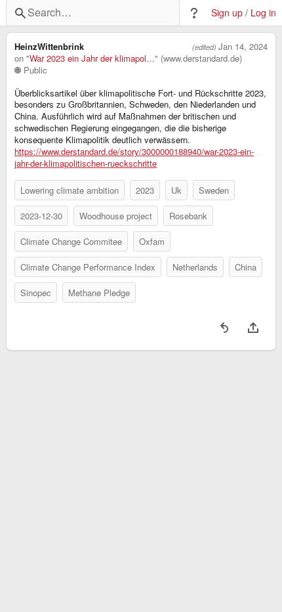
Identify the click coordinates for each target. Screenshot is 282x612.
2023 (145, 190)
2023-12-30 (41, 215)
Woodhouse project (115, 215)
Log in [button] (263, 13)
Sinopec (35, 292)
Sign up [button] (227, 13)
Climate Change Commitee (71, 241)
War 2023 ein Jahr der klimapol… (92, 58)
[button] (194, 13)
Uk (176, 190)
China (245, 267)
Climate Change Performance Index (87, 267)
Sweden (214, 190)
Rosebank (188, 215)
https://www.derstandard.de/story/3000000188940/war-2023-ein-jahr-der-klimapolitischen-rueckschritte (134, 157)
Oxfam (152, 241)
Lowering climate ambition (69, 190)
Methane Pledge (99, 292)
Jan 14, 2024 (243, 47)
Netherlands (195, 267)
